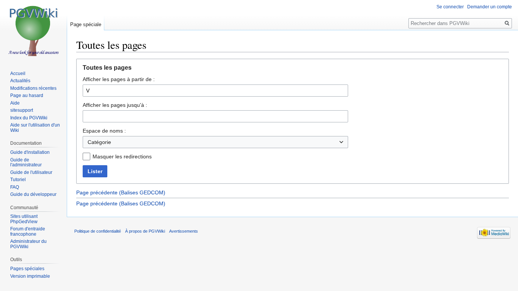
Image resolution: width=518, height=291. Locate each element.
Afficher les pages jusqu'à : (115, 105)
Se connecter (450, 6)
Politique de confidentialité (97, 231)
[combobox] (215, 142)
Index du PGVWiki (28, 117)
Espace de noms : (104, 131)
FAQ (14, 187)
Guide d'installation (30, 152)
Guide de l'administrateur (26, 162)
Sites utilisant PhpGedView (24, 219)
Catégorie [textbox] (99, 142)
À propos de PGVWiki (145, 231)
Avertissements (183, 231)
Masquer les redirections (122, 156)
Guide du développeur (33, 194)
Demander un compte (489, 6)
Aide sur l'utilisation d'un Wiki (35, 127)
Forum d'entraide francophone (27, 231)
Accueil (17, 73)
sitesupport (21, 110)
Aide (15, 103)
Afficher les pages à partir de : (119, 79)
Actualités (20, 80)
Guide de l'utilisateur (31, 172)
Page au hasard (26, 95)
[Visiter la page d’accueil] (33, 30)
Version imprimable (30, 276)
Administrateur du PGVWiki (28, 244)
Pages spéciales (27, 268)
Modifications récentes (33, 88)
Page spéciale (85, 24)
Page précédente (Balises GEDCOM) (120, 192)
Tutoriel (18, 179)
